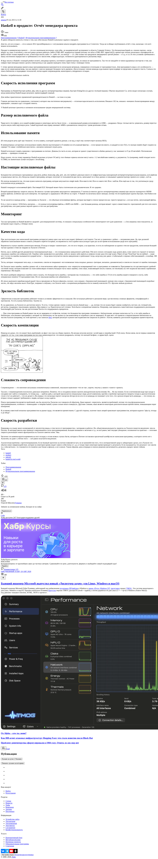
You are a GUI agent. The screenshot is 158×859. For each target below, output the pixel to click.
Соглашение (10, 828)
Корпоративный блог (14, 838)
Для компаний (11, 823)
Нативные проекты (13, 842)
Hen (50, 317)
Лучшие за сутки (8, 759)
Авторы (9, 809)
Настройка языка (8, 855)
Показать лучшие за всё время (13, 763)
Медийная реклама (13, 840)
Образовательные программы (17, 844)
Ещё (8, 749)
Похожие (18, 759)
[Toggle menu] (2, 2)
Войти (8, 791)
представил (115, 588)
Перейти (5, 566)
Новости (9, 803)
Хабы (8, 805)
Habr (14, 857)
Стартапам (10, 846)
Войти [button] (3, 15)
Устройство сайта (12, 819)
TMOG (129, 588)
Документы (10, 826)
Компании (10, 807)
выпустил (52, 590)
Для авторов (10, 821)
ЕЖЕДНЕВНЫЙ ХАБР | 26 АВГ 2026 (16, 571)
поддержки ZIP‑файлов (69, 588)
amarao (3, 20)
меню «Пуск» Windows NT (99, 588)
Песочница (10, 811)
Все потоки (9, 2)
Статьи (8, 801)
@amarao (18, 503)
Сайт (3, 515)
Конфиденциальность (14, 830)
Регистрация (10, 793)
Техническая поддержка (24, 855)
